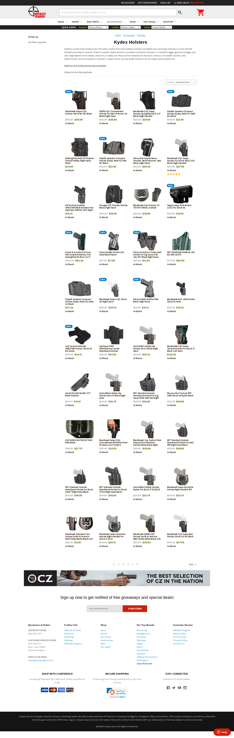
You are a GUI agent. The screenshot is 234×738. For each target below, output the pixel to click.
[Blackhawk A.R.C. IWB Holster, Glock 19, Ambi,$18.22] (181, 288)
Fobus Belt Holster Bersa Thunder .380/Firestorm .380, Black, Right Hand (147, 160)
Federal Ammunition (147, 657)
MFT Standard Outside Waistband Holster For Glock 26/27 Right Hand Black (79, 489)
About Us (69, 633)
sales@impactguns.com (40, 660)
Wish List (165, 2)
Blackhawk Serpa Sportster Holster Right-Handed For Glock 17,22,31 (112, 536)
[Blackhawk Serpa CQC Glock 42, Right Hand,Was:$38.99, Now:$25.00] (113, 288)
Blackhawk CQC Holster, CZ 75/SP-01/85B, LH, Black (146, 206)
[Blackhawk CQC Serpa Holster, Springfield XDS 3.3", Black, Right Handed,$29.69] (147, 100)
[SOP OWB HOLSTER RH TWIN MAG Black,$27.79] (79, 429)
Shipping (69, 637)
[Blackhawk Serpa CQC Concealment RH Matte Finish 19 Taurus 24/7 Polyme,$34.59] (113, 429)
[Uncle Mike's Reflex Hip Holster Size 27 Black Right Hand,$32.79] (113, 382)
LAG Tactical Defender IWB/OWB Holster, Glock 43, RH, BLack (78, 348)
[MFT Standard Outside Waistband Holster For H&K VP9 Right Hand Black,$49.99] (181, 429)
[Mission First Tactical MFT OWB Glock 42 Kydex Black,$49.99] (181, 382)
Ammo (75, 21)
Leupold (141, 653)
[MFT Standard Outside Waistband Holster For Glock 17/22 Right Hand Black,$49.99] (113, 476)
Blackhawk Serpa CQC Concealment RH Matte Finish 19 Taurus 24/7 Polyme (113, 442)
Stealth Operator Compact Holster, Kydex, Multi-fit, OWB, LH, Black (79, 301)
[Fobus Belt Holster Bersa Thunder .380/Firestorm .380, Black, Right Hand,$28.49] (147, 147)
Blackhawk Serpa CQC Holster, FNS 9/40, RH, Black (78, 112)
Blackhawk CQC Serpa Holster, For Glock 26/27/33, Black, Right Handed (181, 160)
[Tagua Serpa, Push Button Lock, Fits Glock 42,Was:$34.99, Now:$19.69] (181, 194)
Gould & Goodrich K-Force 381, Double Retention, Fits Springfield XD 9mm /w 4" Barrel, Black (78, 256)
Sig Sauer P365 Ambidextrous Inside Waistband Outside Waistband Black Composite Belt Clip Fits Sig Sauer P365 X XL (113, 352)
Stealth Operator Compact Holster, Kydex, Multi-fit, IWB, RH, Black (113, 160)
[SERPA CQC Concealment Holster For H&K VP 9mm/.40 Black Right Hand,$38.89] (113, 100)
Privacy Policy (180, 640)
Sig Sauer (141, 640)
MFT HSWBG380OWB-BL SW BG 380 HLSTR (181, 253)
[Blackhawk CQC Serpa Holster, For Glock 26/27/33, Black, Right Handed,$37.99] (181, 147)
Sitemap (68, 640)
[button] (117, 693)
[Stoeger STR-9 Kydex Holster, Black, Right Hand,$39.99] (113, 194)
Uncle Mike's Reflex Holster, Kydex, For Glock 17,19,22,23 (146, 488)
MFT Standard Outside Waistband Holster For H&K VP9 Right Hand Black (180, 442)
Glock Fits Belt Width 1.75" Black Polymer (77, 394)
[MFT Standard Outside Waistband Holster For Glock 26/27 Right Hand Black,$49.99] (79, 476)
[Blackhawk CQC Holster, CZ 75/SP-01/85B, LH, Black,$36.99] (147, 194)
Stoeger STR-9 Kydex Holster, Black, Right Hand (113, 206)
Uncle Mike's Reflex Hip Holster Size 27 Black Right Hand (112, 395)
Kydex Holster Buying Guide (78, 72)
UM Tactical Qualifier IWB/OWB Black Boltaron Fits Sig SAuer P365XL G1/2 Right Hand (79, 209)
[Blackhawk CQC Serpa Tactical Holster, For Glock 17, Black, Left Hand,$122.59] (181, 335)
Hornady (141, 637)
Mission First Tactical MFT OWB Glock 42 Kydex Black (180, 394)
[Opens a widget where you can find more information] (222, 732)
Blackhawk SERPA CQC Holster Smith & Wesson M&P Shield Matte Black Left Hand (147, 537)
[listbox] (186, 82)
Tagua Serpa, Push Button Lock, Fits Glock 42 (179, 206)
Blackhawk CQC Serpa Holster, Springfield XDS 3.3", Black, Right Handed (147, 113)
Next (191, 564)
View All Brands (144, 663)
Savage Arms (143, 633)
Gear (133, 21)
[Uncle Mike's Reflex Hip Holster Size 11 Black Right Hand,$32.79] (147, 335)
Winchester (143, 650)
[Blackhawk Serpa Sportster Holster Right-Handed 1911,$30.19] (181, 476)
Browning (142, 630)
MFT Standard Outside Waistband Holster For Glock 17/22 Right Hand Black (113, 489)
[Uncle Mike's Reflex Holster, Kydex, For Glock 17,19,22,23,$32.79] (147, 476)
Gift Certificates (147, 2)
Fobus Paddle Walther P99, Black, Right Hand (146, 300)
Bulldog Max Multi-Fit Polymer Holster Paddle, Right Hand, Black (79, 160)
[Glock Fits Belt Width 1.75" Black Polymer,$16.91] (79, 382)
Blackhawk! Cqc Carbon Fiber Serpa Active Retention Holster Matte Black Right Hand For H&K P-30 (147, 444)
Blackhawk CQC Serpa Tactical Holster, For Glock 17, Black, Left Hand (181, 348)
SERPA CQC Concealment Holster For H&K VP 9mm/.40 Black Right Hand (113, 113)
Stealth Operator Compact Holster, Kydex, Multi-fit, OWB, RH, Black (181, 113)
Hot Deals (149, 21)
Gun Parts (93, 21)
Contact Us (179, 643)
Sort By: (170, 82)
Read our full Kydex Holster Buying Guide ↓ (85, 65)
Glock (140, 647)
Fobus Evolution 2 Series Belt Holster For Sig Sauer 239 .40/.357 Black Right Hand (147, 254)
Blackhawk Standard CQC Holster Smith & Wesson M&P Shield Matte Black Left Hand (79, 537)
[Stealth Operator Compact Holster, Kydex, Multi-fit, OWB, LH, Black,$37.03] (79, 288)
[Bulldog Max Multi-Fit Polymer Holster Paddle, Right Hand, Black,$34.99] (79, 147)
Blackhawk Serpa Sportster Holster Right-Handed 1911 (180, 488)
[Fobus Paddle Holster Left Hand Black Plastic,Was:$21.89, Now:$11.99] (113, 241)
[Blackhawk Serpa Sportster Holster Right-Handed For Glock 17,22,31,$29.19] (113, 523)
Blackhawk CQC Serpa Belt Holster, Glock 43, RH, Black (180, 535)
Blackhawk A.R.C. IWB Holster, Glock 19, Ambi (181, 300)
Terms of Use (179, 637)
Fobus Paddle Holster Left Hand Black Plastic (111, 253)
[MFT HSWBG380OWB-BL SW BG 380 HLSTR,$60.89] (181, 241)
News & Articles (72, 630)
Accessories (114, 21)
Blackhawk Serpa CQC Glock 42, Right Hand (113, 300)
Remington (142, 660)
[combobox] (118, 12)
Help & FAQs (179, 633)
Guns (61, 21)
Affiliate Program (73, 643)
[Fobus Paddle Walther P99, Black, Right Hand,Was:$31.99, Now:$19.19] (147, 288)
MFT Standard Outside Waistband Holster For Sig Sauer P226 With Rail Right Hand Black (146, 397)
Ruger (140, 643)
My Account (128, 2)
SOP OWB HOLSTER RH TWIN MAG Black (78, 441)
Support (168, 21)
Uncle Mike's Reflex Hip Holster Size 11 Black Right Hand (145, 348)
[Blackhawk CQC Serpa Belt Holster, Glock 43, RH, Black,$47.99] (181, 523)
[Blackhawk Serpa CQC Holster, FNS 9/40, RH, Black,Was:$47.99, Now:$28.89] (79, 100)
